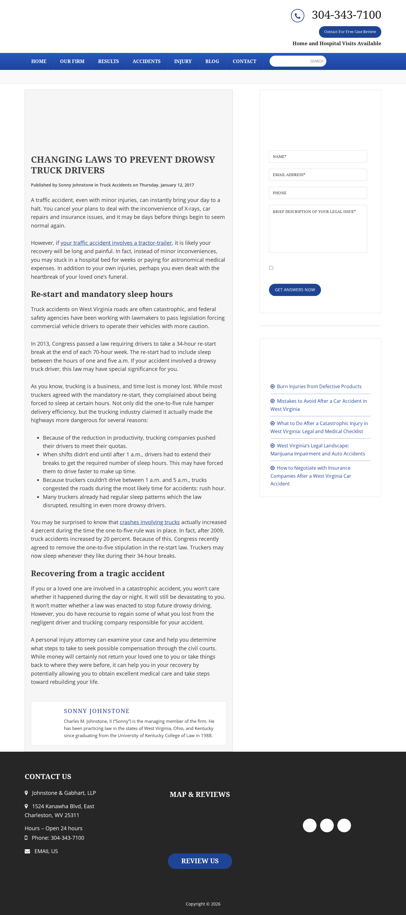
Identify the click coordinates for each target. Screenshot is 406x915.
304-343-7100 (346, 14)
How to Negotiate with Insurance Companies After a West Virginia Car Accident (310, 476)
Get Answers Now (295, 289)
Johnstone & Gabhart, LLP (78, 28)
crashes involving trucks (150, 522)
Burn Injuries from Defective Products (319, 386)
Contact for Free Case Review (350, 32)
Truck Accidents (116, 185)
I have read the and (312, 267)
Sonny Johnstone (97, 711)
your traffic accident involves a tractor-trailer (116, 242)
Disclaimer (316, 264)
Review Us (200, 861)
